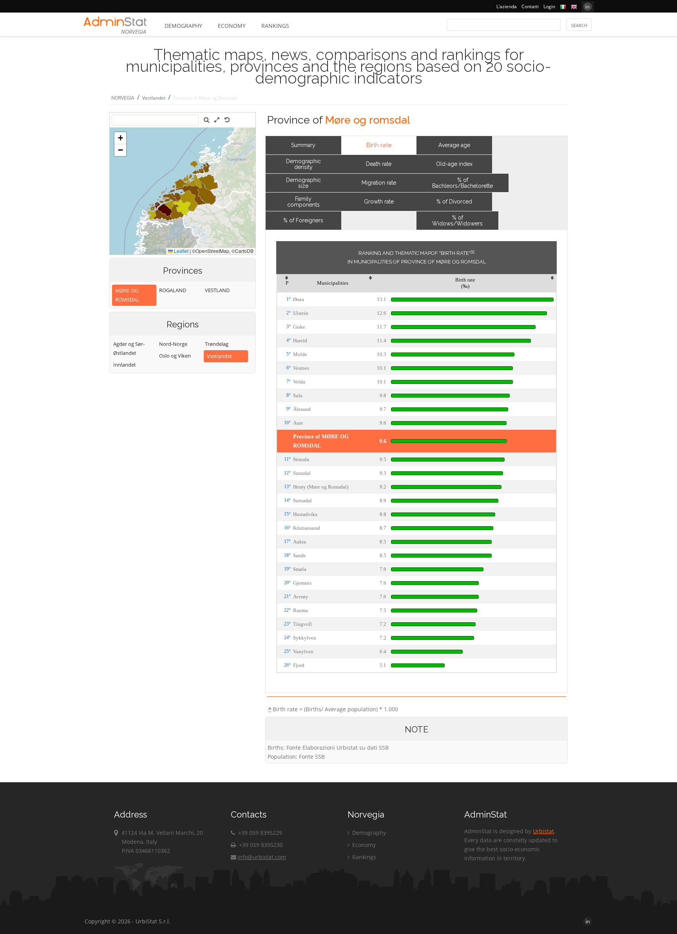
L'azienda (506, 6)
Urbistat (543, 831)
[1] (472, 251)
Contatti (530, 6)
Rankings (275, 25)
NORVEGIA (122, 97)
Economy (232, 25)
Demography (183, 25)
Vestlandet (153, 97)
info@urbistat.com (261, 857)
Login (549, 6)
